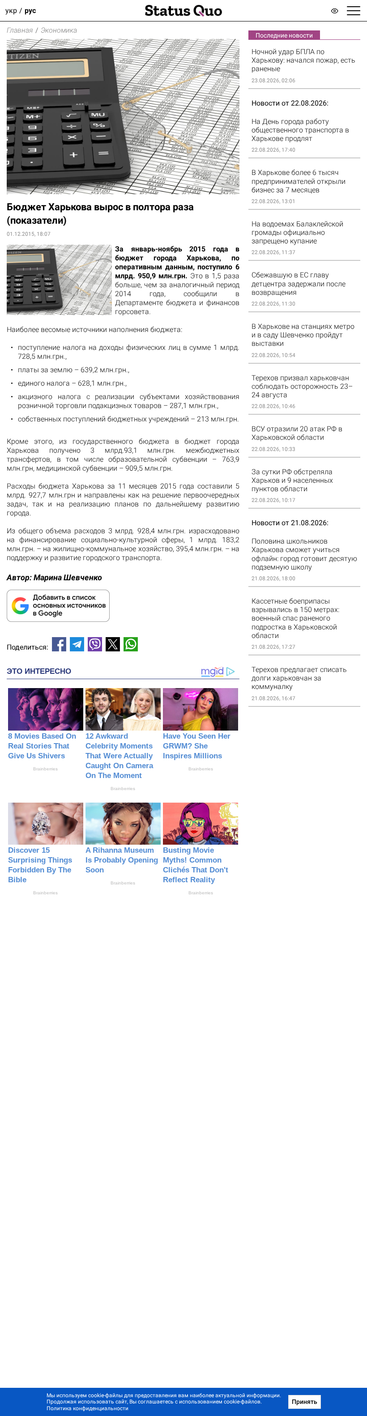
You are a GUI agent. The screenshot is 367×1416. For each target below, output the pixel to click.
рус (30, 10)
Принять (304, 1401)
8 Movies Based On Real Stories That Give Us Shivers (42, 746)
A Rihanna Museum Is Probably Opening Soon (121, 860)
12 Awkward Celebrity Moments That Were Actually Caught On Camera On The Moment (119, 756)
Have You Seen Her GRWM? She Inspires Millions (196, 746)
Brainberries (45, 768)
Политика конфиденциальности (87, 1408)
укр (11, 10)
